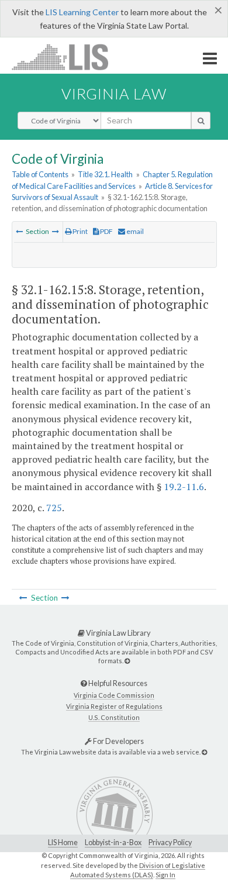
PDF (106, 231)
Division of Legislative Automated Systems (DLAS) (137, 870)
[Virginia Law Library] (127, 660)
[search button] (200, 120)
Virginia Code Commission (114, 695)
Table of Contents (40, 174)
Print (79, 231)
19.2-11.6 (184, 486)
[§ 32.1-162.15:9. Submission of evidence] (55, 231)
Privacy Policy (170, 842)
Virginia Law (114, 93)
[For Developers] (204, 752)
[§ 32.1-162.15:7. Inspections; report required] (19, 231)
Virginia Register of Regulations (114, 706)
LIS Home (63, 842)
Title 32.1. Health (105, 174)
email (134, 231)
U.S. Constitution (114, 717)
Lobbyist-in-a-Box (113, 842)
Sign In (165, 874)
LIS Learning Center (82, 12)
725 (54, 507)
